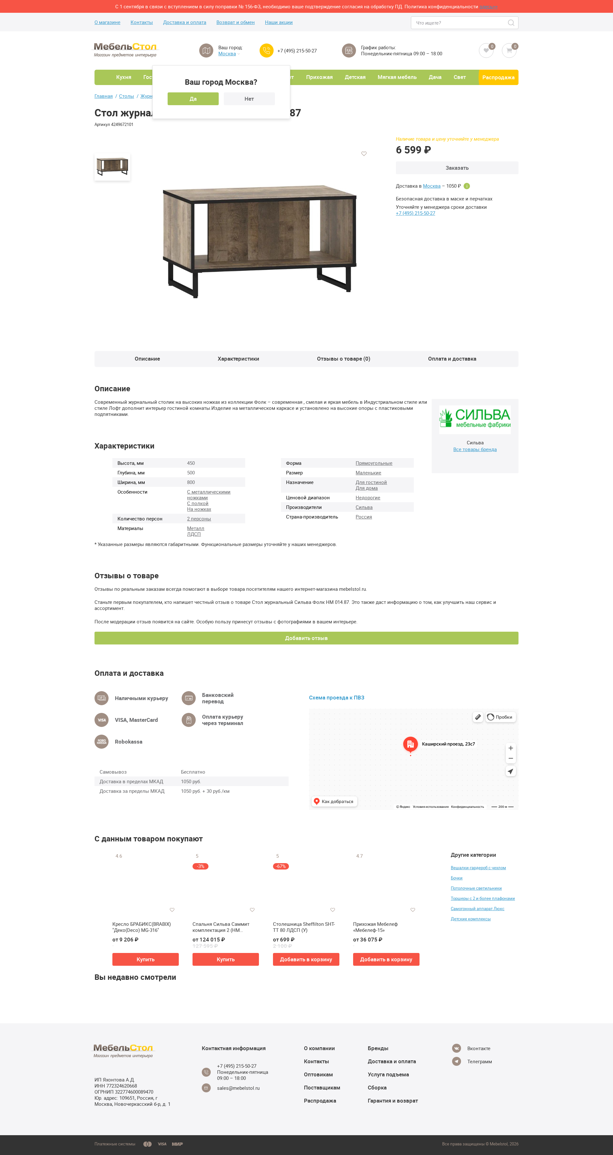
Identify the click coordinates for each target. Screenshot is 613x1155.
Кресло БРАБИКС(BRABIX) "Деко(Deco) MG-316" (141, 927)
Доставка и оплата (184, 22)
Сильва (364, 507)
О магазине (107, 22)
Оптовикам (318, 1074)
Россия (364, 516)
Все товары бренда (475, 449)
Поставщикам (322, 1087)
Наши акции (279, 22)
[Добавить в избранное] (364, 154)
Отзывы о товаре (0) (343, 358)
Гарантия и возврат (393, 1100)
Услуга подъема (388, 1074)
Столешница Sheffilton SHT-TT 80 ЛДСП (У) (304, 927)
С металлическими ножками (209, 494)
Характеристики (238, 358)
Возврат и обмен (235, 22)
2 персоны (199, 518)
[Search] (511, 22)
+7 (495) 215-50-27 (297, 51)
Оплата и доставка (452, 358)
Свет (460, 77)
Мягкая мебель (397, 77)
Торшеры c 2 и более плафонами (483, 898)
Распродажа (498, 77)
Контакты (142, 22)
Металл (195, 528)
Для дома (367, 488)
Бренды (378, 1048)
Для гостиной (371, 482)
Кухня (123, 77)
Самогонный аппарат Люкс (477, 908)
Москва (227, 54)
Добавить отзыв (306, 638)
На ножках (199, 509)
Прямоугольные (374, 463)
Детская (355, 77)
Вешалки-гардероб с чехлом (478, 867)
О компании (319, 1048)
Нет (249, 98)
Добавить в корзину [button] (306, 959)
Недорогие (368, 497)
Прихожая (319, 77)
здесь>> (489, 6)
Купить (146, 959)
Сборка (377, 1087)
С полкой (197, 503)
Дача (435, 77)
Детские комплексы (471, 919)
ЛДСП (194, 534)
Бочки (457, 878)
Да (193, 98)
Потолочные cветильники (476, 888)
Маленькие (368, 472)
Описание (147, 358)
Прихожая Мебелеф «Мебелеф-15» (375, 927)
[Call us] (267, 50)
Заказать (457, 167)
